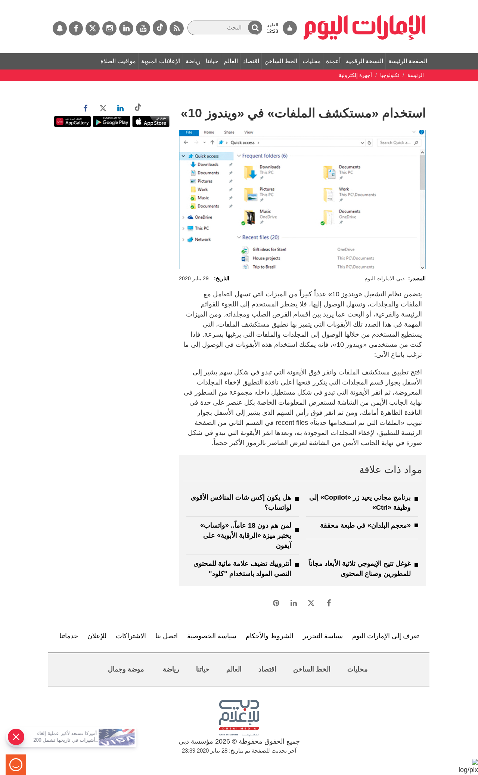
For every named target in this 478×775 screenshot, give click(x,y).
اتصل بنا (166, 636)
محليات (311, 61)
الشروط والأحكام (270, 636)
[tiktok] (160, 27)
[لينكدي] (126, 28)
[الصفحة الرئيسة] (365, 3)
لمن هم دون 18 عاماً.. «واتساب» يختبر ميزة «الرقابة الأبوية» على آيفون (245, 535)
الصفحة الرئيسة (407, 61)
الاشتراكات (131, 636)
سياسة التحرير (323, 636)
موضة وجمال (126, 669)
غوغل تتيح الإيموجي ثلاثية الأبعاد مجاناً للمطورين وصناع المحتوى (360, 568)
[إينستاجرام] (109, 28)
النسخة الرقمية (364, 61)
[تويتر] (93, 28)
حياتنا (212, 61)
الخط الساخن (280, 61)
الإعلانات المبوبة (160, 61)
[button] (255, 27)
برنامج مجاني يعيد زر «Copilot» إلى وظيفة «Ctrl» (360, 502)
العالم (231, 61)
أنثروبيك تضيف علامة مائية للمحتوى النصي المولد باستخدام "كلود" (242, 568)
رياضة (193, 61)
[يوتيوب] (143, 28)
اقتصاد (251, 61)
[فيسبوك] (76, 28)
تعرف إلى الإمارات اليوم (385, 636)
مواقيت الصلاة (118, 61)
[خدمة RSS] (177, 28)
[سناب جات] (60, 28)
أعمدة (333, 61)
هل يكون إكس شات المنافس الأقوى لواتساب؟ (241, 502)
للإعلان (96, 636)
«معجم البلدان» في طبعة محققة (365, 525)
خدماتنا (68, 636)
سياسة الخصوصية (211, 636)
